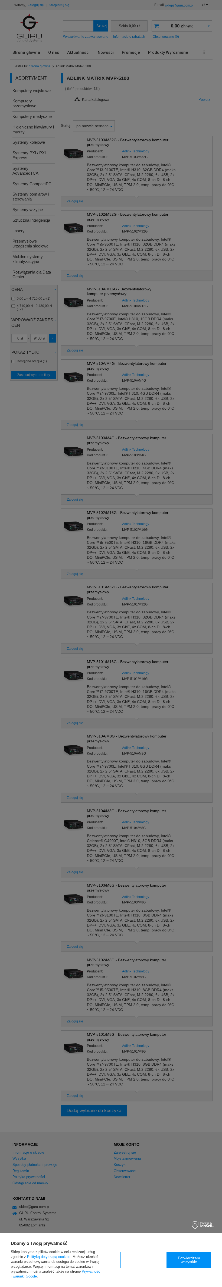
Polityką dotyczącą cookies (48, 1257)
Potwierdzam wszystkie (189, 1260)
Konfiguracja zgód (140, 1260)
